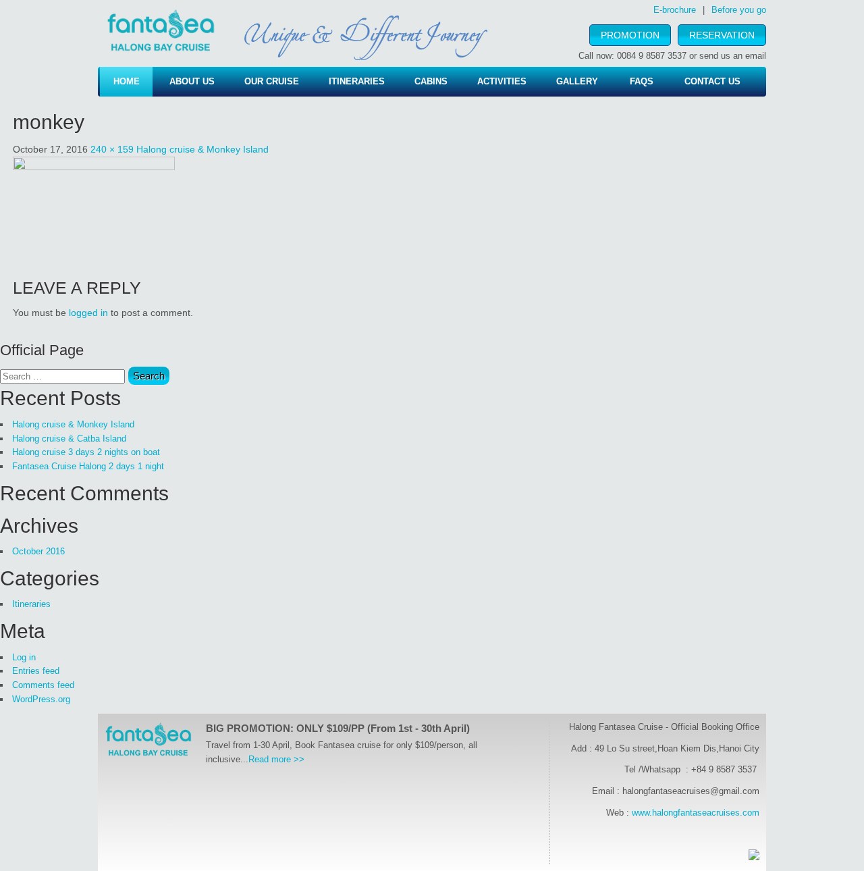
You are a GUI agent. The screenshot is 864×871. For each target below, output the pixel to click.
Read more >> (276, 759)
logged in (88, 312)
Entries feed (35, 671)
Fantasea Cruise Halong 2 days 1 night (88, 466)
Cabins (431, 81)
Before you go (738, 10)
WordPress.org (41, 699)
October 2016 (38, 551)
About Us (192, 81)
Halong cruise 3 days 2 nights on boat (86, 452)
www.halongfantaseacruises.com (695, 813)
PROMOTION (630, 35)
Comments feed (43, 685)
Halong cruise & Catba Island (69, 438)
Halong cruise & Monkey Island (202, 149)
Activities (501, 81)
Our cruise (271, 81)
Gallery (577, 81)
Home (126, 81)
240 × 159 (112, 149)
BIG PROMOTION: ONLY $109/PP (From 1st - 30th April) (338, 728)
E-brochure (674, 10)
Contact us (712, 81)
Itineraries (357, 81)
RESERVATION (722, 35)
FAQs (641, 81)
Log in (24, 657)
